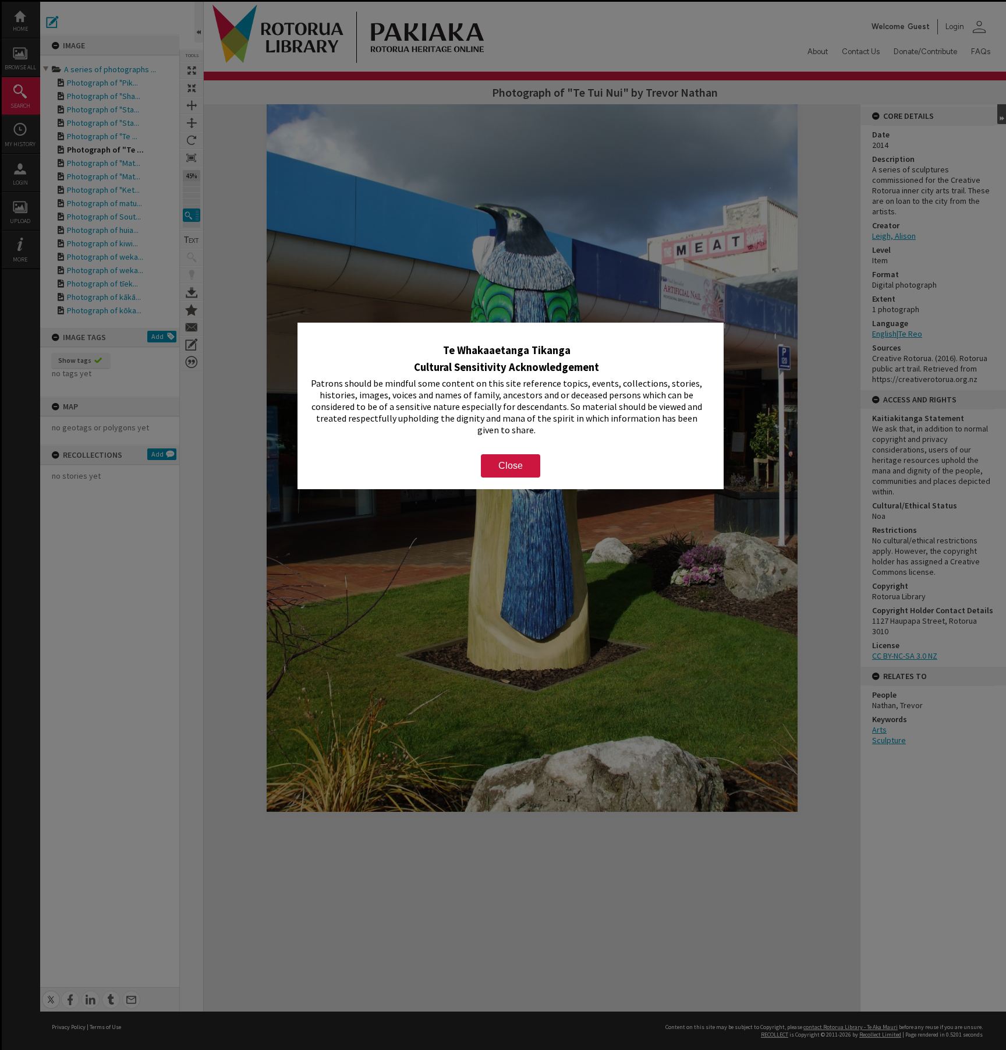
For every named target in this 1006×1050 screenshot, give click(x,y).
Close (510, 466)
